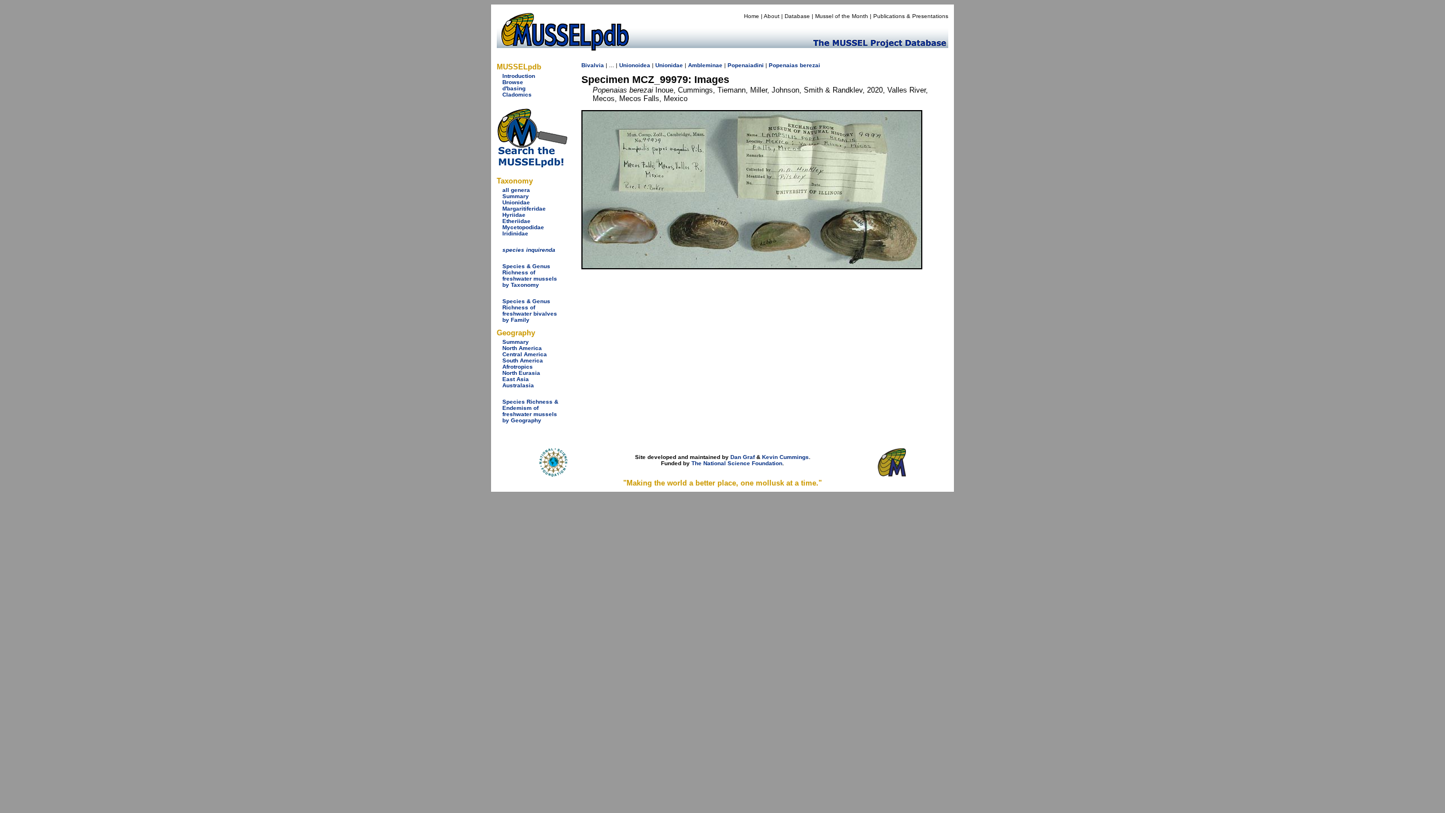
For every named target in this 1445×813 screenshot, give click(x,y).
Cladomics (517, 94)
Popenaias (783, 65)
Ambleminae (705, 65)
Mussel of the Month (841, 16)
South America (522, 360)
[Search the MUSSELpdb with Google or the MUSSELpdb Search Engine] (532, 165)
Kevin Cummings (785, 457)
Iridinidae (515, 233)
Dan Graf (742, 457)
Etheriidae (516, 221)
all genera (516, 190)
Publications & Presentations (910, 16)
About (772, 16)
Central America (524, 354)
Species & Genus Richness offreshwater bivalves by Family (529, 310)
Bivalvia (592, 65)
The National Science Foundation (736, 463)
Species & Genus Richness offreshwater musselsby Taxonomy (529, 275)
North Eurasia (521, 373)
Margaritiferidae (524, 209)
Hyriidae (514, 215)
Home (751, 16)
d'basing (514, 88)
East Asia (515, 379)
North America (522, 348)
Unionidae (516, 202)
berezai (810, 65)
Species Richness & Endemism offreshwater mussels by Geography (530, 411)
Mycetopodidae (523, 227)
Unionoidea (634, 65)
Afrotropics (517, 367)
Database (797, 16)
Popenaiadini (746, 65)
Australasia (518, 385)
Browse (512, 82)
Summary (515, 196)
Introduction (518, 76)
